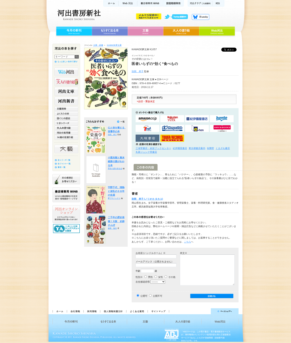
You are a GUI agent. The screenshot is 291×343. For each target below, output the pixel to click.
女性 (160, 277)
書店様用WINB (150, 3)
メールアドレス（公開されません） (155, 261)
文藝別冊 (66, 108)
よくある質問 (136, 311)
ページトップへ (206, 311)
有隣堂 (210, 148)
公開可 (143, 296)
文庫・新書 (98, 45)
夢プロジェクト (114, 198)
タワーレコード (172, 138)
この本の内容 (146, 167)
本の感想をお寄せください (66, 179)
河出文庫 (66, 91)
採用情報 (91, 311)
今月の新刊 (73, 31)
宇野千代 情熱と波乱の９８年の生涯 (116, 191)
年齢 (138, 271)
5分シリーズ (66, 123)
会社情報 (75, 311)
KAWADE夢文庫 (114, 45)
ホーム (110, 3)
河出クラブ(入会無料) (200, 3)
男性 (150, 277)
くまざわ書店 (223, 148)
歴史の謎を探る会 (115, 169)
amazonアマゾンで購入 (147, 118)
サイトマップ (158, 311)
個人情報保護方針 (113, 311)
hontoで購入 (222, 118)
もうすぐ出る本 (110, 31)
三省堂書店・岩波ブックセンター (153, 148)
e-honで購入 (197, 128)
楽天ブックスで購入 (172, 118)
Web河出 (127, 3)
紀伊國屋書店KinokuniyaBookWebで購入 (197, 118)
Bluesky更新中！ (200, 17)
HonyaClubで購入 (172, 128)
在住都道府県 (143, 281)
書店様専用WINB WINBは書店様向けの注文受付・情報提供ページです (66, 194)
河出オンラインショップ (66, 214)
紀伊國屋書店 (180, 148)
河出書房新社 (78, 15)
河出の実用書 (66, 132)
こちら (187, 241)
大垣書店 (147, 138)
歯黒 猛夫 (112, 228)
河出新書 (66, 101)
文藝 (145, 31)
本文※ (183, 253)
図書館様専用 (173, 3)
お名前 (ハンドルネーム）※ (150, 253)
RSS (218, 3)
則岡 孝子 (138, 71)
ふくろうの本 (66, 113)
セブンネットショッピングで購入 (147, 128)
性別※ (139, 277)
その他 (171, 277)
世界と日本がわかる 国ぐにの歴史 (66, 118)
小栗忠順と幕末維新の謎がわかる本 (116, 161)
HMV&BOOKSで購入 (222, 128)
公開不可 (157, 296)
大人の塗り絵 (181, 31)
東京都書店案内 (197, 148)
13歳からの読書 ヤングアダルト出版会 (67, 228)
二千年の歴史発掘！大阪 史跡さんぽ (116, 221)
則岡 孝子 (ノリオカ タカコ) (147, 199)
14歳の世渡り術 (66, 137)
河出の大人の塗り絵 (66, 81)
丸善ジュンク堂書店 (146, 152)
